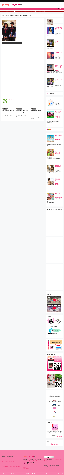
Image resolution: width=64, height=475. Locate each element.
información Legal (26, 468)
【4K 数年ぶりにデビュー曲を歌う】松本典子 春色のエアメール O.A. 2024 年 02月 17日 (58, 66)
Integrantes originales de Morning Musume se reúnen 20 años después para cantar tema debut (8, 112)
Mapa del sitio (28, 8)
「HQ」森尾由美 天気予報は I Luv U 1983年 (58, 28)
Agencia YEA (11, 99)
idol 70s (40, 11)
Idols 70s (61, 473)
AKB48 (4, 11)
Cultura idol (7, 11)
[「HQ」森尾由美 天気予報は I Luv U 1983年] (50, 30)
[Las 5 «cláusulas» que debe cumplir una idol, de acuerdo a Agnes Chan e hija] (50, 168)
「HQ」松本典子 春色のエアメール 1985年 (58, 79)
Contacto (3, 8)
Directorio (19, 8)
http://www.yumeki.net (14, 101)
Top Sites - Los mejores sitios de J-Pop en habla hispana (11, 466)
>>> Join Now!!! (59, 436)
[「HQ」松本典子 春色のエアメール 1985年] (50, 81)
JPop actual (25, 11)
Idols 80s (58, 473)
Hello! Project (30, 11)
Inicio (24, 8)
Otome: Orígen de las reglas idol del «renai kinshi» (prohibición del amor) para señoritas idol (58, 138)
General (29, 473)
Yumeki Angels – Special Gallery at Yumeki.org (48, 8)
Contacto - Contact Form (27, 464)
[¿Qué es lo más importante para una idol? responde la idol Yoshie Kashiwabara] (50, 196)
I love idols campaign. (54, 430)
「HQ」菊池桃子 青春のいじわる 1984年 (58, 41)
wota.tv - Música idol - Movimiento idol (8, 461)
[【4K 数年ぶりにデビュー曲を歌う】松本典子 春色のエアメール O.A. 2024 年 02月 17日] (50, 67)
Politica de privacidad (35, 8)
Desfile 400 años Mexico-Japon (11, 8)
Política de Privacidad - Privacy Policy (28, 466)
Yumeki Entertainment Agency (34, 460)
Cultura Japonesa (35, 11)
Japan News (16, 11)
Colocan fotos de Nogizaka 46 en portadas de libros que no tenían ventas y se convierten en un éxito (22, 112)
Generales (20, 11)
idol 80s (43, 11)
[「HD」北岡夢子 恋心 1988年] (50, 55)
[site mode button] (58, 8)
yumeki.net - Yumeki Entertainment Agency (8, 458)
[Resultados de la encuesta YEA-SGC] (50, 102)
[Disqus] (22, 57)
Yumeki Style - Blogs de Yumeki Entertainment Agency (10, 463)
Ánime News (12, 11)
